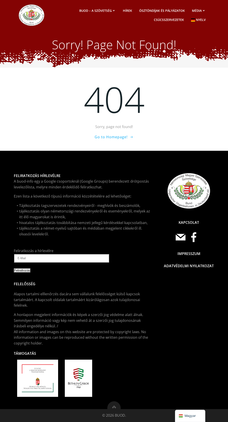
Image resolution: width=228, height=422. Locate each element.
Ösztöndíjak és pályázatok (162, 10)
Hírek (127, 10)
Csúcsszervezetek (169, 20)
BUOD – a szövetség (95, 10)
